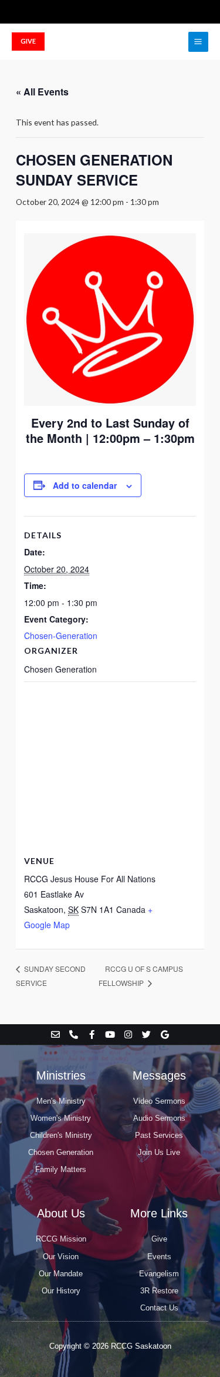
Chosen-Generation (60, 635)
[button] (28, 41)
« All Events (42, 91)
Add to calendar (85, 485)
